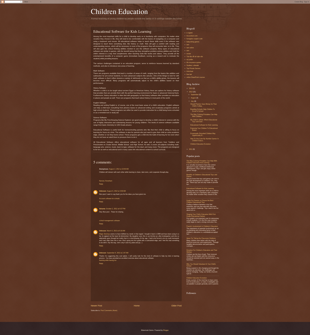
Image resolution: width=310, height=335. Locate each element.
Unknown (102, 191)
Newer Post (96, 305)
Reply (101, 184)
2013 (191, 88)
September (195, 94)
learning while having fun (107, 260)
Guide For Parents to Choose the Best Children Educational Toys (199, 201)
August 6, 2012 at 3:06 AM (116, 191)
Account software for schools (109, 198)
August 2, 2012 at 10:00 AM (119, 169)
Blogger (165, 330)
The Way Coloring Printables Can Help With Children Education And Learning (201, 162)
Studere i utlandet (192, 65)
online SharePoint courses (195, 77)
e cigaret (189, 33)
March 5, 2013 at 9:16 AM (116, 231)
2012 (191, 92)
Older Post (176, 305)
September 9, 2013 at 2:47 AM (117, 253)
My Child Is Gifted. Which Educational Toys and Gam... (203, 120)
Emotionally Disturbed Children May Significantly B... (202, 134)
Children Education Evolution (200, 144)
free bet (189, 74)
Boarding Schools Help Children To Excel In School (202, 110)
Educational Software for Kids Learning (204, 125)
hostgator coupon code (194, 39)
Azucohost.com (192, 36)
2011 (191, 149)
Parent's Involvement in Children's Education (202, 226)
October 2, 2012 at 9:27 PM (115, 209)
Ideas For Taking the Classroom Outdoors (201, 238)
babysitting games (192, 42)
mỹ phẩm (189, 59)
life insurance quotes (193, 62)
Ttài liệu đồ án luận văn (194, 56)
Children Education (119, 11)
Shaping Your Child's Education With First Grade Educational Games (201, 215)
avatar (188, 54)
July (192, 101)
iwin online (190, 48)
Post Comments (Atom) (109, 310)
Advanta (102, 209)
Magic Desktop (104, 234)
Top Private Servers (193, 68)
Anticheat (189, 71)
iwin (187, 45)
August (193, 98)
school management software (109, 220)
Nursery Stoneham (105, 181)
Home (137, 305)
